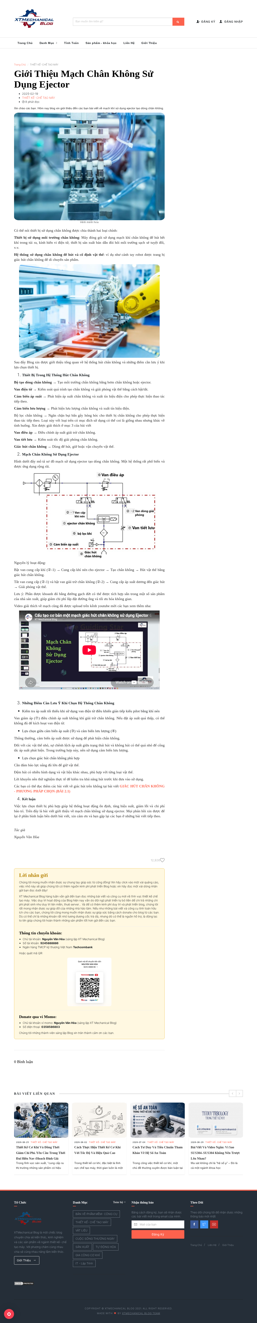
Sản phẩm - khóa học (101, 43)
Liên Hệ (129, 43)
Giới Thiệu (149, 43)
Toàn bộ (118, 1202)
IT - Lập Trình (84, 1263)
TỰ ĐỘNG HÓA (106, 1247)
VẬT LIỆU (81, 1230)
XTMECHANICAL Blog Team (141, 1313)
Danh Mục (47, 43)
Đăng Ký (158, 1234)
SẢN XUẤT (82, 1247)
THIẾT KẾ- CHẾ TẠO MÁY (44, 1142)
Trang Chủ (25, 43)
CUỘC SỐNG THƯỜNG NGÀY (95, 1238)
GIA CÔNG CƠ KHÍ (87, 1255)
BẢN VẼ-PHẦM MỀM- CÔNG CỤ (96, 1214)
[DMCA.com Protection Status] (24, 1283)
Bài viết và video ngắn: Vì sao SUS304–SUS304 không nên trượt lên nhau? (215, 1153)
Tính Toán (71, 43)
